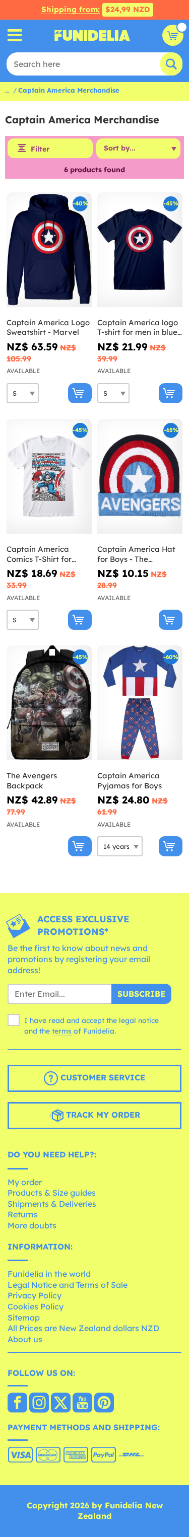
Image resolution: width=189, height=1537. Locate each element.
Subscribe (141, 994)
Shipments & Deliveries (52, 1204)
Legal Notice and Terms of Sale (68, 1285)
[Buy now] (80, 393)
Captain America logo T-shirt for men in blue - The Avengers (139, 327)
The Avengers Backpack (32, 780)
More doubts (32, 1225)
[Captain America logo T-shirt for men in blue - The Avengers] (139, 250)
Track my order (102, 1115)
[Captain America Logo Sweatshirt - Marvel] (49, 250)
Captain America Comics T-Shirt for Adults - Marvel (39, 554)
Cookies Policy (36, 1306)
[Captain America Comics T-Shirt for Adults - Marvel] (49, 476)
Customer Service (101, 1077)
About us (25, 1339)
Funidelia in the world (49, 1274)
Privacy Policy (34, 1295)
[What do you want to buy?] (15, 35)
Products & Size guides (52, 1193)
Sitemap (24, 1317)
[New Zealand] (17, 1404)
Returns (23, 1214)
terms (62, 1031)
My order (25, 1182)
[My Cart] (172, 35)
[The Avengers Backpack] (49, 703)
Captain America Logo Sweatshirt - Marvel (48, 327)
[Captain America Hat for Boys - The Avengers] (139, 476)
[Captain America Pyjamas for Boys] (139, 703)
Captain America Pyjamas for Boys (129, 780)
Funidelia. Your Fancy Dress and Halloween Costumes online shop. (92, 35)
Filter (40, 149)
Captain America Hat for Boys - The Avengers (136, 554)
